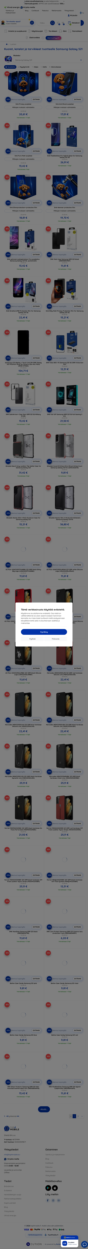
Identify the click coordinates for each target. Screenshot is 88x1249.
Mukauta (55, 639)
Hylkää (32, 639)
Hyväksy (44, 632)
